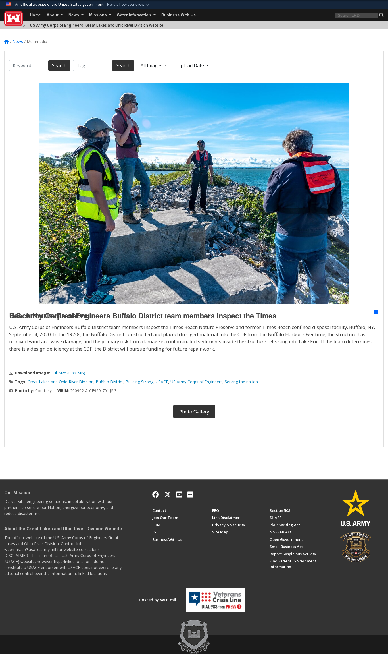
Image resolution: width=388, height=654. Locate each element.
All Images (152, 65)
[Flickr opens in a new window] (190, 494)
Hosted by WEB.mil (157, 600)
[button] (128, 4)
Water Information (134, 15)
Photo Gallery (194, 411)
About (53, 15)
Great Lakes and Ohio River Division (60, 381)
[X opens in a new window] (167, 494)
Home (35, 15)
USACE (162, 381)
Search (59, 65)
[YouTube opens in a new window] (179, 494)
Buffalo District (109, 381)
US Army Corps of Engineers (196, 381)
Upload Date (191, 65)
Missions (98, 15)
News (74, 15)
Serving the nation (241, 381)
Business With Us (178, 15)
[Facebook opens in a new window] (155, 494)
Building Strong (139, 381)
